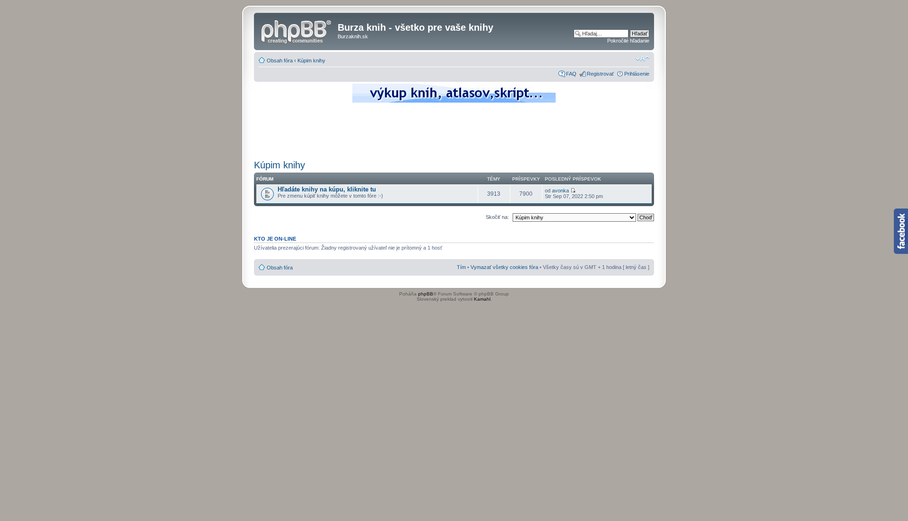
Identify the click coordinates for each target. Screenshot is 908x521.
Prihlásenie (636, 74)
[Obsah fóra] (297, 30)
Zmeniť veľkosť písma (642, 58)
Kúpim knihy (311, 60)
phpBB (425, 293)
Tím (461, 267)
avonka (560, 190)
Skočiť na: (497, 217)
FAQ (571, 74)
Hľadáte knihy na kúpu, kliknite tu (327, 189)
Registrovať (600, 74)
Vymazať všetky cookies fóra (504, 267)
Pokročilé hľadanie (628, 40)
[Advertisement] (454, 130)
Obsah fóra (280, 60)
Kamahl (482, 299)
